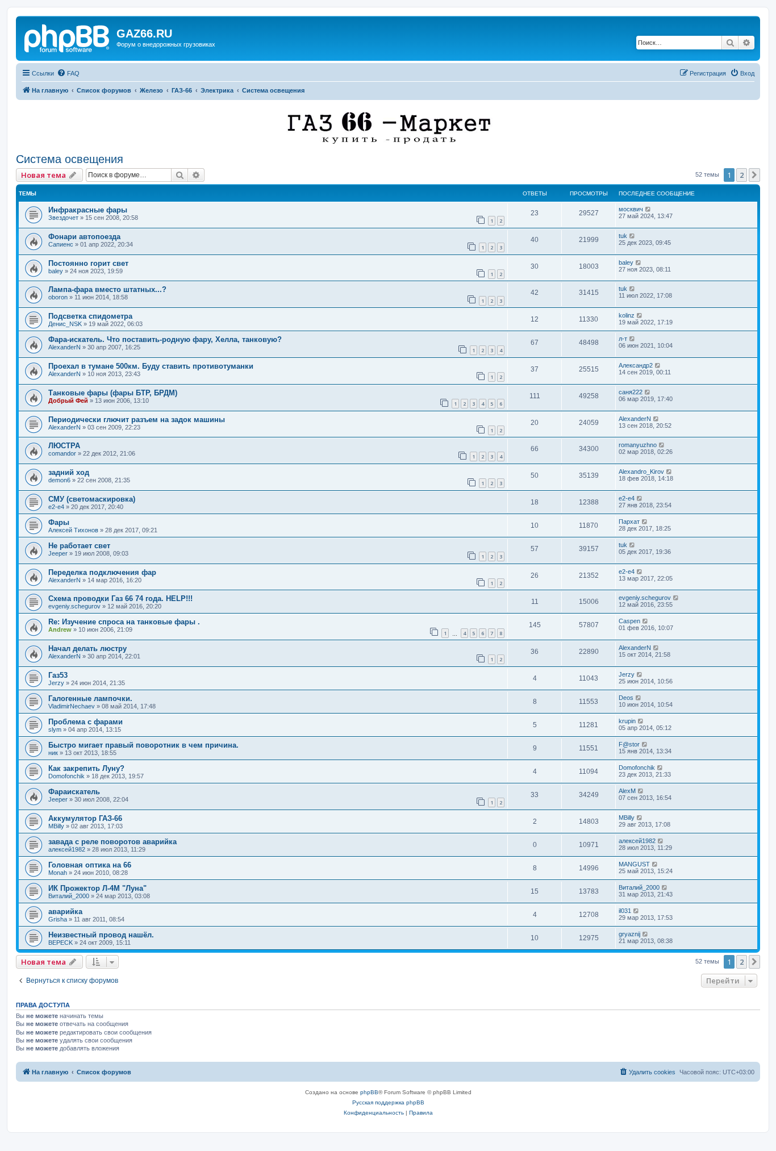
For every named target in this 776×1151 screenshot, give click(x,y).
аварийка (65, 911)
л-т (623, 338)
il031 (625, 910)
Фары (58, 522)
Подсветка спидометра (90, 316)
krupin (627, 721)
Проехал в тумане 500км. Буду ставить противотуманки (150, 366)
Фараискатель (74, 791)
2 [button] (742, 175)
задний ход (68, 472)
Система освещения (69, 159)
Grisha (57, 919)
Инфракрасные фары (87, 210)
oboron (58, 297)
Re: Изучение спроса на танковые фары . (124, 622)
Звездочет (63, 217)
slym (54, 729)
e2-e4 (56, 506)
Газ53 (58, 675)
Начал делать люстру (87, 648)
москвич (631, 209)
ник (53, 752)
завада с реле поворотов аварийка (112, 841)
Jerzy (56, 682)
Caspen (629, 621)
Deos (626, 697)
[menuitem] (68, 73)
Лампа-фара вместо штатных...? (107, 289)
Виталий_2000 (68, 896)
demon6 (59, 480)
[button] (754, 175)
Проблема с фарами (85, 722)
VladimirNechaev (71, 706)
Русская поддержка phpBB (388, 1102)
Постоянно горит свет (88, 263)
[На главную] (67, 37)
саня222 (631, 392)
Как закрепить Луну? (86, 768)
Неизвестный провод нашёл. (101, 935)
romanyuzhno (638, 444)
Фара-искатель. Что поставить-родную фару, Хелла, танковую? (165, 339)
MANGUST (634, 864)
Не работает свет (79, 545)
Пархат (629, 521)
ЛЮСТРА (64, 445)
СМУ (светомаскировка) (91, 499)
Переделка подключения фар (102, 572)
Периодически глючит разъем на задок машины (136, 419)
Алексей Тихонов (73, 530)
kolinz (627, 315)
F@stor (629, 744)
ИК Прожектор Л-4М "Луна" (97, 888)
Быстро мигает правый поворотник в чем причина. (143, 745)
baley (55, 271)
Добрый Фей (68, 400)
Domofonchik (66, 776)
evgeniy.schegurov (74, 606)
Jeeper (58, 553)
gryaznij (629, 934)
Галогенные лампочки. (90, 698)
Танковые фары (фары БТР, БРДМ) (112, 393)
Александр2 (636, 365)
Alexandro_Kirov (641, 471)
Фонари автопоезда (84, 236)
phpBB (369, 1092)
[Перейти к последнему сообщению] (648, 209)
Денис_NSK (65, 323)
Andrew (60, 629)
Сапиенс (60, 244)
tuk (623, 235)
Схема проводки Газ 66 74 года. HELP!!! (120, 598)
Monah (57, 872)
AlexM (627, 790)
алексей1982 (66, 849)
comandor (62, 453)
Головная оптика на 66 (89, 865)
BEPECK (60, 942)
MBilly (56, 826)
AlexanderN (64, 347)
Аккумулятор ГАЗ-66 (85, 818)
